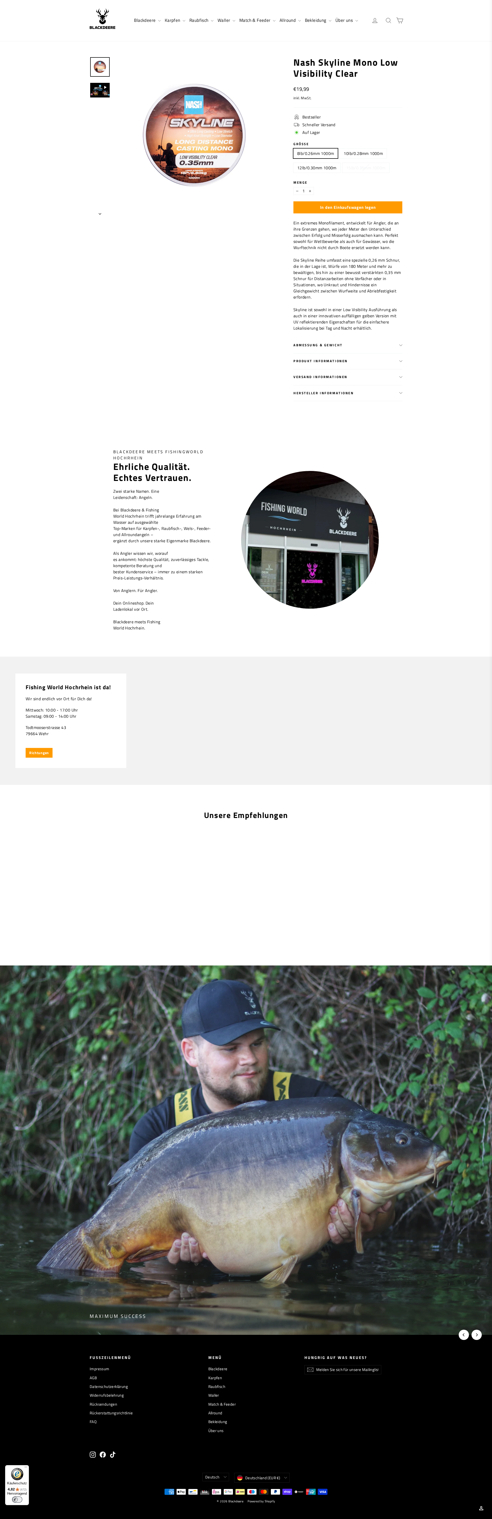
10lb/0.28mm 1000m (363, 153)
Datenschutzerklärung (109, 1386)
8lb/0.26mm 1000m (315, 153)
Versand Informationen (320, 376)
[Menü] (26, 1468)
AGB (93, 1378)
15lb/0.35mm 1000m (365, 168)
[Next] (476, 1335)
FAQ (93, 1422)
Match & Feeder (255, 20)
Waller (224, 20)
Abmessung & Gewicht (318, 345)
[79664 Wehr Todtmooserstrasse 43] (246, 721)
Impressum (99, 1369)
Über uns (344, 20)
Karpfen (173, 20)
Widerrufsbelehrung (107, 1395)
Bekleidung (316, 20)
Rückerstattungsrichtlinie (111, 1413)
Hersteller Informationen (323, 393)
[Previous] (464, 1335)
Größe (301, 144)
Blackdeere (145, 20)
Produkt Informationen (320, 360)
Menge (300, 182)
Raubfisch (199, 20)
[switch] (17, 1499)
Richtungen (39, 752)
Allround (288, 20)
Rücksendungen (103, 1404)
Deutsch (212, 1477)
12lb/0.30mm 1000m (316, 168)
